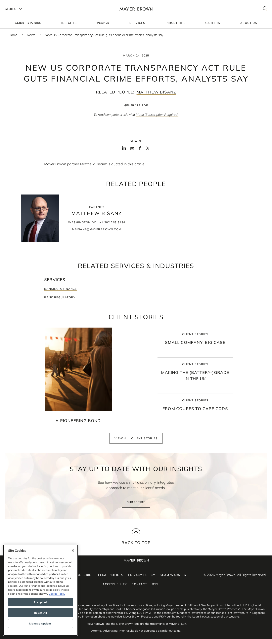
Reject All (40, 612)
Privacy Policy (141, 575)
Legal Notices (110, 575)
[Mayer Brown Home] (136, 8)
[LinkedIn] (124, 149)
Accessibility (115, 584)
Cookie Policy (57, 593)
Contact (139, 584)
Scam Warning (173, 575)
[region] (40, 590)
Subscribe (136, 502)
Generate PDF (136, 105)
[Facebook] (140, 149)
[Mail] (132, 149)
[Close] (72, 550)
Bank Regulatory (59, 297)
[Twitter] (147, 150)
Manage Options (40, 623)
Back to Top (136, 542)
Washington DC (82, 222)
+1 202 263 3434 (112, 222)
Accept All (40, 602)
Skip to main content (19, 3)
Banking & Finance (60, 289)
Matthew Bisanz (156, 91)
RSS (155, 584)
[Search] (265, 8)
